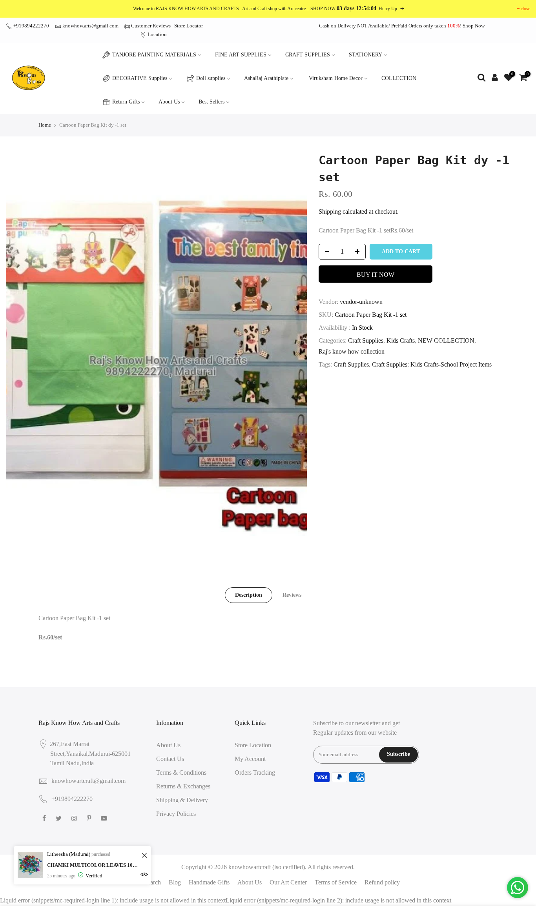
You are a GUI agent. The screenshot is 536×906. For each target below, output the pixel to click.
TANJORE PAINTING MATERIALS (154, 55)
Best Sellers (211, 102)
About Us (169, 102)
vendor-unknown (361, 301)
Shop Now (474, 26)
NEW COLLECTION (446, 340)
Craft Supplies (365, 340)
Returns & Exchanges (183, 786)
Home (44, 125)
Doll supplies (210, 78)
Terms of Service (336, 882)
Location (156, 34)
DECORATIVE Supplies (139, 78)
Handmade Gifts (209, 882)
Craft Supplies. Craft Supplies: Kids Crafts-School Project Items (413, 364)
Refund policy (382, 882)
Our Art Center (288, 882)
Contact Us (170, 758)
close (525, 8)
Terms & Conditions (181, 772)
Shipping (330, 211)
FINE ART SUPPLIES (240, 55)
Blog (175, 882)
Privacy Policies (176, 813)
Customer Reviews (151, 26)
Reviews (292, 595)
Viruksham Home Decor (336, 78)
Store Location (253, 745)
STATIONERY (365, 55)
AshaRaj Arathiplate (266, 78)
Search (152, 882)
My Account (250, 758)
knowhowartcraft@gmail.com (88, 780)
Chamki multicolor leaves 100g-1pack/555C (93, 865)
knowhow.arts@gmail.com (90, 26)
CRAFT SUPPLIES (307, 55)
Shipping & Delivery (182, 800)
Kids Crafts (401, 340)
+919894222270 (30, 26)
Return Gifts (126, 102)
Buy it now (375, 274)
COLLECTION (398, 78)
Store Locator (188, 26)
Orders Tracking (255, 772)
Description (248, 595)
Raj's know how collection (352, 351)
